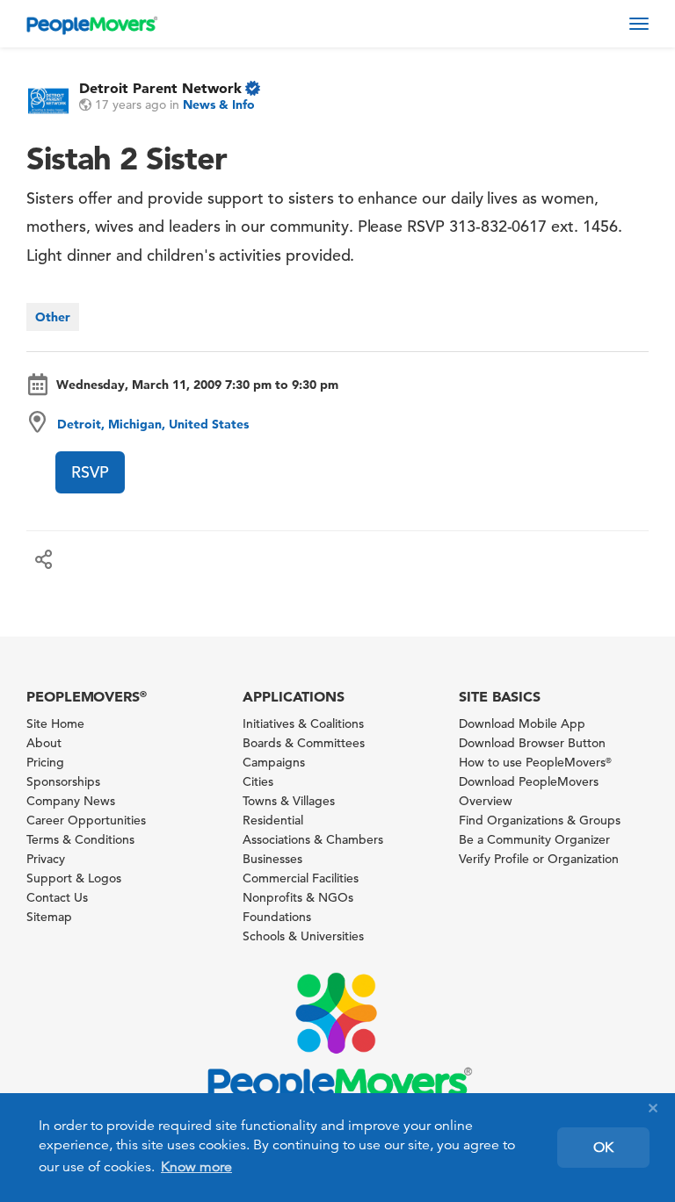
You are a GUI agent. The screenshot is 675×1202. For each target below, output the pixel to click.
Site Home (55, 723)
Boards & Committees (304, 743)
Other (52, 317)
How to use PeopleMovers (535, 762)
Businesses (272, 859)
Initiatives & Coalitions (303, 723)
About (44, 743)
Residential (273, 820)
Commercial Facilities (301, 878)
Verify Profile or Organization (539, 859)
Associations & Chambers (313, 839)
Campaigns (274, 762)
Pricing (45, 762)
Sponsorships (63, 781)
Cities (258, 781)
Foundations (277, 917)
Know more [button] (196, 1167)
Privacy (45, 859)
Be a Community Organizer (534, 839)
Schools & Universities (303, 936)
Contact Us (57, 897)
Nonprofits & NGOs (298, 897)
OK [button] (603, 1147)
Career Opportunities (86, 820)
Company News (70, 801)
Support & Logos (73, 878)
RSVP (90, 472)
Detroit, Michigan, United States (153, 424)
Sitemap (49, 917)
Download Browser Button (532, 743)
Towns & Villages (289, 801)
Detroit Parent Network (160, 88)
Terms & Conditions (80, 839)
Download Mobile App (522, 723)
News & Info (219, 104)
